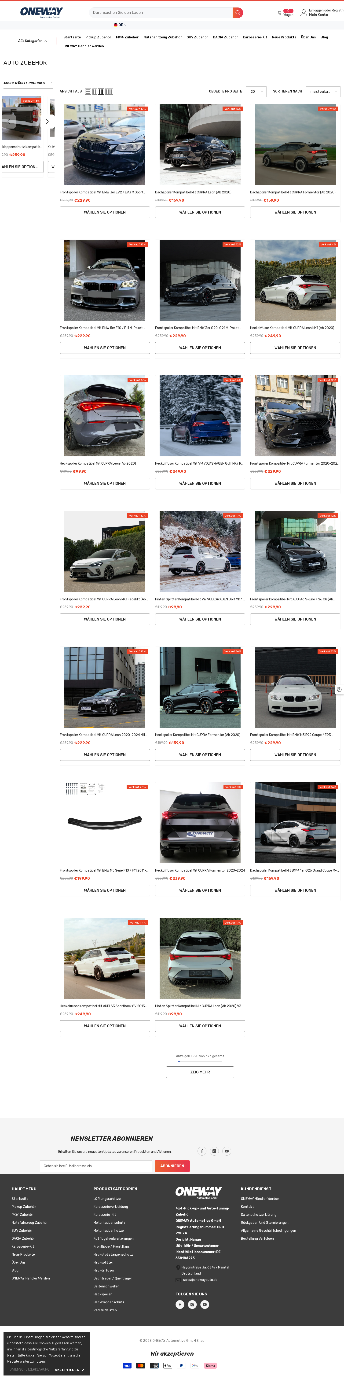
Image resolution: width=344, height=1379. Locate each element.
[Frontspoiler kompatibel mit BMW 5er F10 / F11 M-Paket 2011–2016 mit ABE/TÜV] (105, 280)
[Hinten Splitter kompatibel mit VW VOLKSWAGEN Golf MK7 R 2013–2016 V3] (200, 551)
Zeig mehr (200, 1072)
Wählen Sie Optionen (105, 212)
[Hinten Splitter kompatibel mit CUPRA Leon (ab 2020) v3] (200, 958)
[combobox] (161, 12)
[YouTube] (226, 1151)
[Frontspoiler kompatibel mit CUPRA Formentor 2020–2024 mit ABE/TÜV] (295, 415)
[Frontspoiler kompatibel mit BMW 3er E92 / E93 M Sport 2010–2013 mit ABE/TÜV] (105, 144)
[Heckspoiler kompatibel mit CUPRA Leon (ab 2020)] (105, 415)
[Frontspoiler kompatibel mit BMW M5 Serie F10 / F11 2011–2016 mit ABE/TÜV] (105, 822)
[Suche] (166, 12)
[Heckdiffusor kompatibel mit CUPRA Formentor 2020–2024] (200, 822)
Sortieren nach (287, 91)
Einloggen (316, 10)
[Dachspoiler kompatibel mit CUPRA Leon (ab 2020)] (200, 144)
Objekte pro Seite (225, 91)
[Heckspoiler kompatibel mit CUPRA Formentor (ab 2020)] (200, 687)
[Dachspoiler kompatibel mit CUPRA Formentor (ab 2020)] (295, 144)
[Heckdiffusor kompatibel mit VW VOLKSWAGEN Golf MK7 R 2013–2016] (200, 415)
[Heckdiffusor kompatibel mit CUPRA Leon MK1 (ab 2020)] (295, 280)
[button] (88, 92)
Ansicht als (71, 91)
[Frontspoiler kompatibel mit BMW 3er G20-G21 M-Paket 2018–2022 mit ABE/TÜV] (200, 280)
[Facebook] (202, 1151)
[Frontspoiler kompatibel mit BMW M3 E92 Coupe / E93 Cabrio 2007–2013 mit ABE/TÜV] (295, 687)
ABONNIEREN (172, 1166)
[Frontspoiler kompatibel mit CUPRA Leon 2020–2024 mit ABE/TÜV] (105, 687)
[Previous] (9, 122)
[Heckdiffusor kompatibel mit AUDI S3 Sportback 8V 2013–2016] (105, 958)
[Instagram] (214, 1151)
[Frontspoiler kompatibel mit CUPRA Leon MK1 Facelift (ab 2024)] (105, 551)
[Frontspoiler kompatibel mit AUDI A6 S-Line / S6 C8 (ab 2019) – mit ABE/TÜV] (295, 551)
